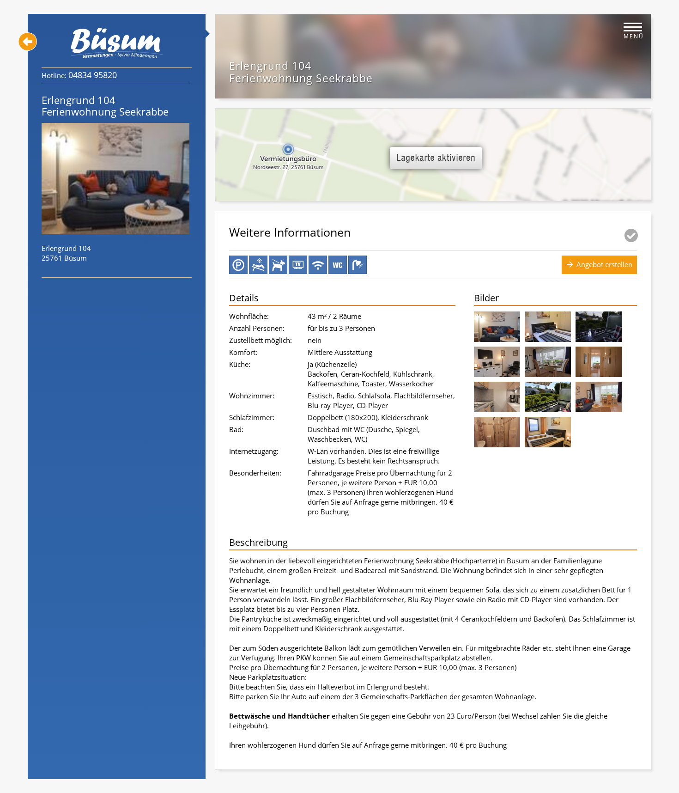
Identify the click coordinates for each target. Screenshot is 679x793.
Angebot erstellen (604, 264)
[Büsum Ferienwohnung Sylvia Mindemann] (117, 43)
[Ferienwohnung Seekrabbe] (497, 328)
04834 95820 (92, 74)
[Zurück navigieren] (27, 41)
